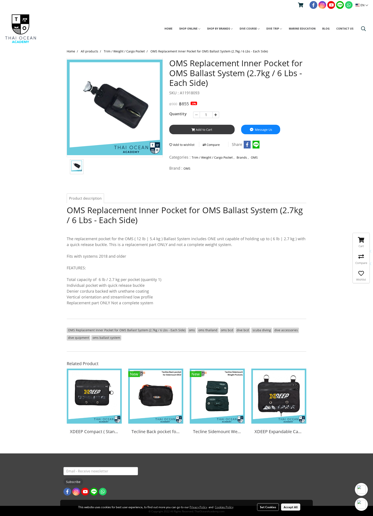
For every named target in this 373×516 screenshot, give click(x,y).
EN (362, 5)
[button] (363, 29)
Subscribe (73, 482)
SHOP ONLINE (188, 28)
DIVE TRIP (273, 28)
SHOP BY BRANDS (219, 28)
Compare (213, 145)
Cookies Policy (224, 507)
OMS (254, 157)
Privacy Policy (198, 507)
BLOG (326, 28)
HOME (168, 28)
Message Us (263, 130)
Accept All (291, 507)
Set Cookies (268, 507)
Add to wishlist (183, 145)
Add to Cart (203, 130)
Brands (242, 157)
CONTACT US (344, 28)
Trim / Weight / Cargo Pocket (213, 157)
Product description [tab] (85, 198)
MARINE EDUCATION (302, 28)
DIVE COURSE (249, 28)
